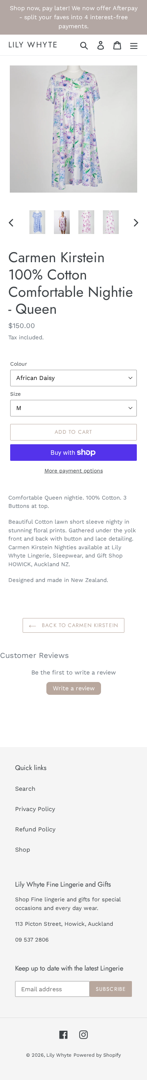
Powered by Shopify (97, 1055)
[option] (37, 222)
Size (15, 394)
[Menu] (134, 44)
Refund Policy (35, 829)
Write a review (74, 688)
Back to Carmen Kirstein (79, 625)
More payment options (73, 471)
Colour (18, 364)
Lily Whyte (33, 45)
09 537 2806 (32, 939)
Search (25, 788)
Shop (22, 849)
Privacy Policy (35, 809)
